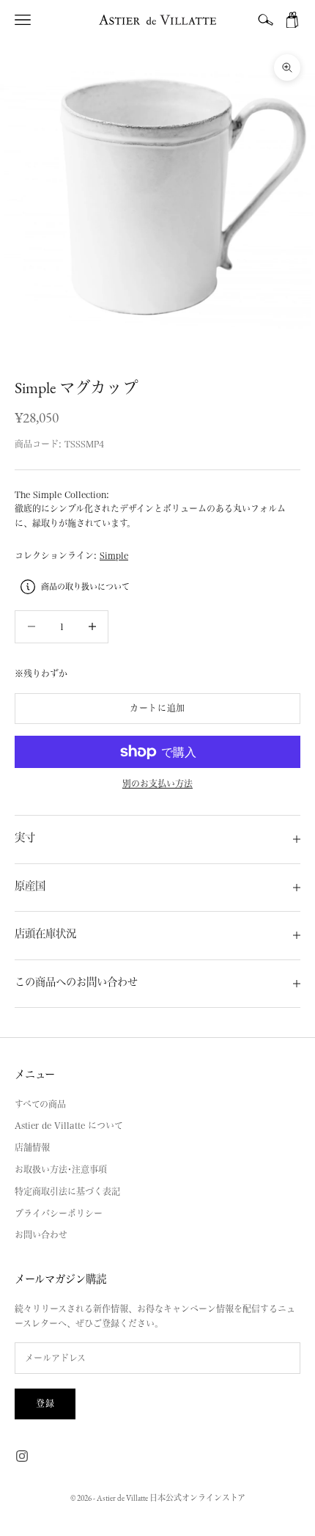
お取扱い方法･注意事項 (61, 1169)
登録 (45, 1403)
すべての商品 (40, 1104)
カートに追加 (157, 707)
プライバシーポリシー (59, 1213)
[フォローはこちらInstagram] (22, 1456)
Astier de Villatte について (69, 1125)
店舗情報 (32, 1147)
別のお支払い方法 (157, 783)
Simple (114, 555)
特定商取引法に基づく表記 (67, 1191)
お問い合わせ (41, 1234)
